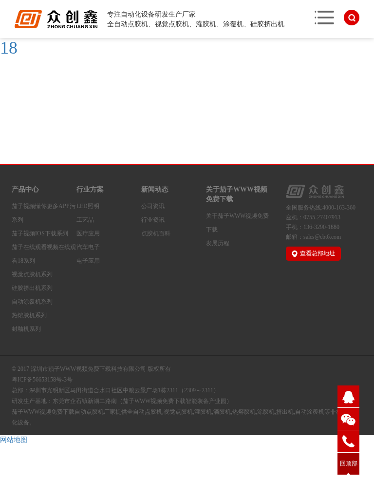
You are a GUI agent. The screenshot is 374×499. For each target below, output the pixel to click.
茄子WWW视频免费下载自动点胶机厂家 (63, 411)
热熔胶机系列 (29, 315)
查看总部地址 (317, 253)
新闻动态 (154, 189)
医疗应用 (88, 233)
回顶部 (348, 463)
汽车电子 (88, 247)
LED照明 (87, 206)
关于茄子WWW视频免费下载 (236, 194)
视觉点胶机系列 (32, 274)
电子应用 (88, 260)
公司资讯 (153, 206)
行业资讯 (153, 219)
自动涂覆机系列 (32, 301)
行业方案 (90, 189)
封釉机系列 (26, 329)
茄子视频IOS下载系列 (40, 233)
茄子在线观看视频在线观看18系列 (44, 254)
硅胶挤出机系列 (32, 288)
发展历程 (217, 243)
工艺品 (85, 219)
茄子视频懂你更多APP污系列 (43, 213)
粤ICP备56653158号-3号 (42, 379)
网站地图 (13, 439)
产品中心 (25, 189)
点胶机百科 (155, 233)
